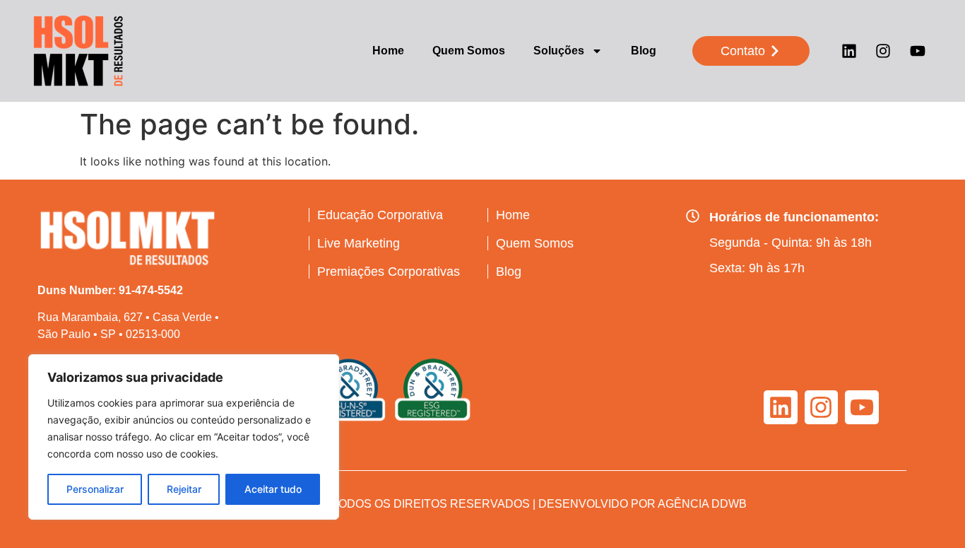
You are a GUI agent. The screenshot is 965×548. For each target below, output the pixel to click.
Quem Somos (468, 51)
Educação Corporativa (380, 215)
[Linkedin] (849, 51)
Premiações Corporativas (388, 271)
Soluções (558, 51)
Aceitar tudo (273, 489)
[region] (183, 437)
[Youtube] (918, 51)
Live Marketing (358, 243)
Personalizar (95, 489)
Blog (643, 51)
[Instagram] (883, 51)
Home (388, 51)
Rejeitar (184, 489)
